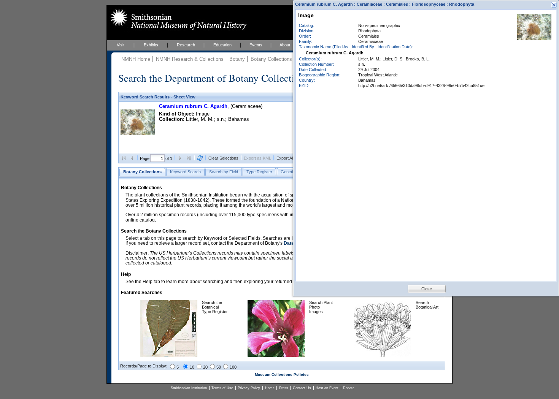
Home (270, 388)
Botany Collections (271, 59)
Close (426, 289)
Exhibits (151, 45)
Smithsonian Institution (189, 388)
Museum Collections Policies (282, 374)
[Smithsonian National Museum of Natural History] (177, 19)
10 (192, 367)
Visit (120, 45)
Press (283, 388)
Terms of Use (222, 388)
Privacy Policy (249, 388)
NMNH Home (135, 59)
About (285, 45)
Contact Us (302, 388)
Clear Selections (223, 158)
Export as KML (257, 158)
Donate (348, 388)
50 (218, 367)
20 (205, 367)
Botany (237, 59)
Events (255, 45)
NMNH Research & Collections (190, 59)
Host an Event (327, 388)
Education (222, 45)
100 (233, 367)
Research (186, 45)
